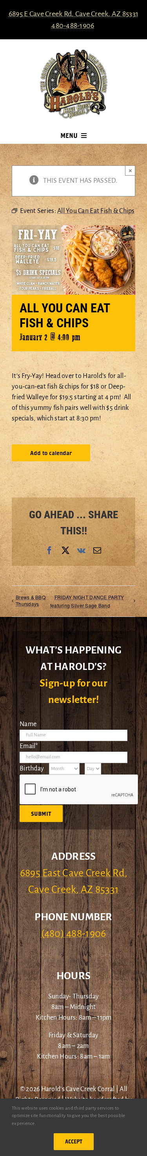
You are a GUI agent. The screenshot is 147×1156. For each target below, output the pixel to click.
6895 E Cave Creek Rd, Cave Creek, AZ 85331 (73, 14)
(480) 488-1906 (73, 933)
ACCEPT (73, 1141)
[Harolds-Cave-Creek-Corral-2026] (73, 51)
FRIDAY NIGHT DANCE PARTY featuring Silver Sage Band (87, 601)
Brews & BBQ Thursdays (30, 600)
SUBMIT (41, 813)
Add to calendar (51, 453)
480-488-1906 (72, 25)
